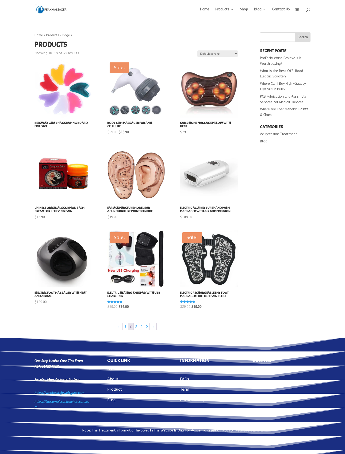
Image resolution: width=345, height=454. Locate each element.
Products (222, 9)
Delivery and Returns (199, 368)
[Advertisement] (285, 221)
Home (204, 9)
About (113, 379)
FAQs (184, 379)
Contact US (281, 9)
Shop (244, 9)
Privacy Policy (192, 400)
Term (184, 389)
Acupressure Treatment (278, 134)
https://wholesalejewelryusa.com (59, 393)
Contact (114, 410)
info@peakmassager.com (275, 368)
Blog (257, 9)
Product (114, 389)
